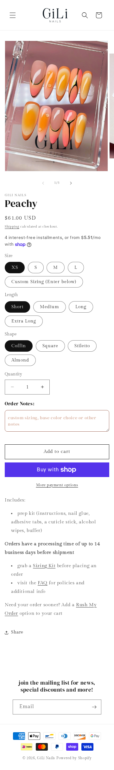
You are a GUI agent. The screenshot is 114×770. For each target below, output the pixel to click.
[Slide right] (71, 183)
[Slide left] (43, 183)
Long (80, 306)
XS (14, 267)
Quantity (13, 374)
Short (17, 306)
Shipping (12, 227)
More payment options (57, 485)
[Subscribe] (94, 707)
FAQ (43, 583)
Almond (20, 360)
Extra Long (23, 321)
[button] (13, 15)
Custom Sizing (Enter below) (43, 281)
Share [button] (17, 632)
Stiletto (82, 345)
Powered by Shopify (74, 758)
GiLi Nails (46, 758)
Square (50, 345)
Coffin (18, 345)
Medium (49, 306)
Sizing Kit (44, 565)
